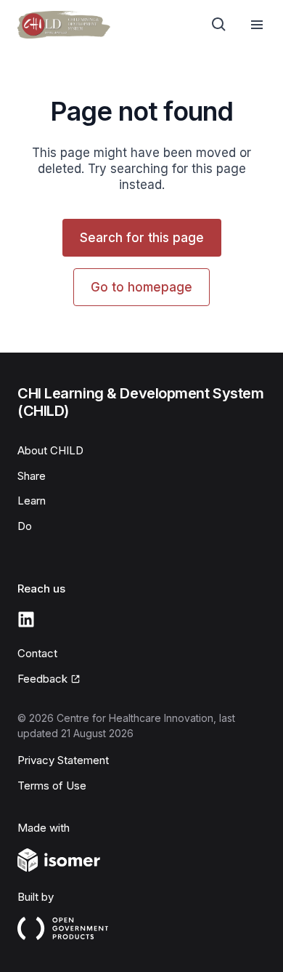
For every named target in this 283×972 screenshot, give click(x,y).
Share (31, 476)
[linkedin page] (26, 619)
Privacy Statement (63, 760)
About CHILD (50, 450)
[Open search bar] (219, 24)
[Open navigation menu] (256, 24)
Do (24, 526)
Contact (37, 653)
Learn (31, 500)
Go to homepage (141, 287)
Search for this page (142, 237)
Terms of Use (51, 785)
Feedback (42, 679)
